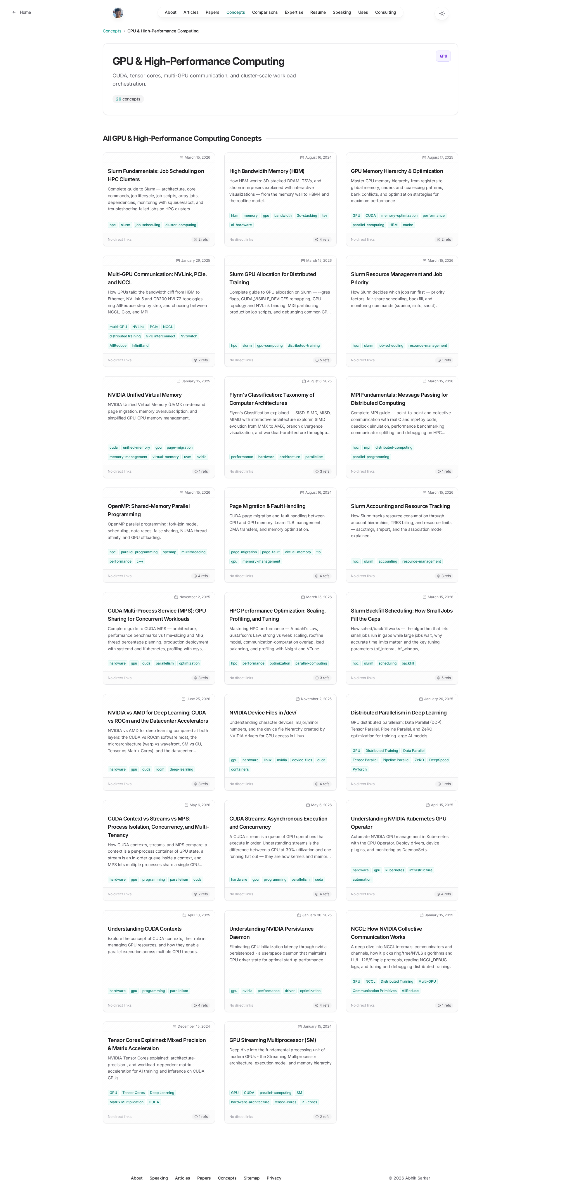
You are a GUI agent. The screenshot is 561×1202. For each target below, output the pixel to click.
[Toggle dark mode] (442, 13)
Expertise (294, 12)
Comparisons (265, 12)
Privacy (274, 1177)
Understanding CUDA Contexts (145, 929)
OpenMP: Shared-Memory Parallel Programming (149, 510)
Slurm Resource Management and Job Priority (396, 278)
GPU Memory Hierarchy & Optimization (397, 171)
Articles (191, 12)
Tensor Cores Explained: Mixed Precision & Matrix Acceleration (157, 1044)
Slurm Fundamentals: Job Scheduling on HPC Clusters (156, 175)
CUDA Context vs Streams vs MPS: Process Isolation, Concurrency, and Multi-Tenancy (158, 827)
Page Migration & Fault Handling (267, 506)
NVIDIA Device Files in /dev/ (262, 713)
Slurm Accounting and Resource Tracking (400, 506)
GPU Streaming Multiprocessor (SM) (272, 1040)
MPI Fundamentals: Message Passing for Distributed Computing (399, 399)
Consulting (385, 12)
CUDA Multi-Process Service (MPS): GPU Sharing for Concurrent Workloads (157, 615)
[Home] (118, 13)
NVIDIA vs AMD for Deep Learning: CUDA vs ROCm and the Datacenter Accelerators (158, 717)
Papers (212, 12)
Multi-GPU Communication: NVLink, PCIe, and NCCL (157, 278)
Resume (318, 12)
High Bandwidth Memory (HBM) (267, 171)
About (170, 12)
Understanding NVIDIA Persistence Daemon (271, 933)
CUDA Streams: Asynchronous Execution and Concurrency (278, 823)
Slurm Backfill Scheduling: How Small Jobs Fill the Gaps (402, 615)
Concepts (235, 12)
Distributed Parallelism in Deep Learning (399, 713)
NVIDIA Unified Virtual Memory (145, 395)
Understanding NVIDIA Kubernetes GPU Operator (398, 823)
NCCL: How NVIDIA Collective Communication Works (386, 933)
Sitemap (252, 1177)
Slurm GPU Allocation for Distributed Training (272, 278)
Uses (363, 12)
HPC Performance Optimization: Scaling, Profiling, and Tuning (277, 615)
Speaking (342, 12)
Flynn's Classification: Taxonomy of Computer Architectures (271, 399)
